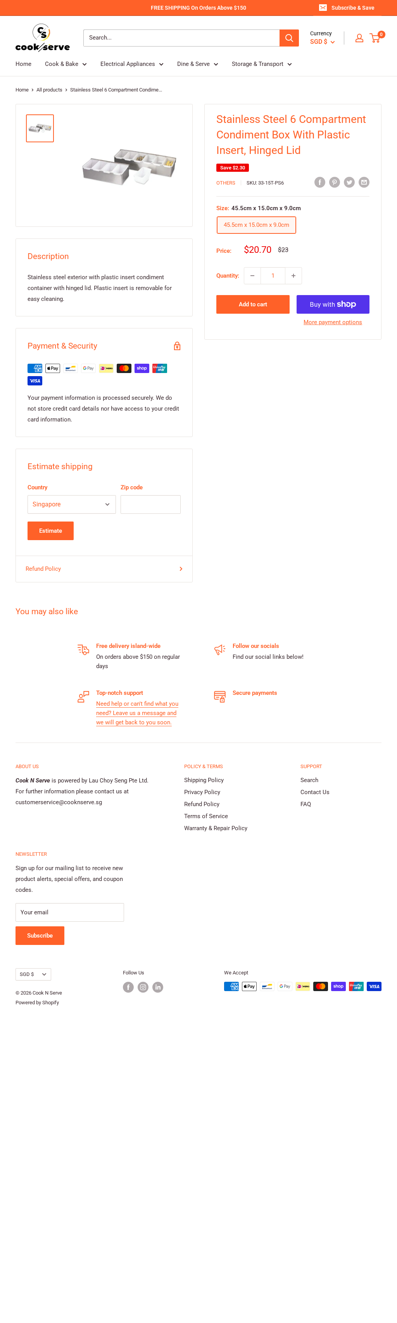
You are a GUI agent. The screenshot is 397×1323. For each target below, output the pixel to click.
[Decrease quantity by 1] (252, 276)
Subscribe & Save (353, 8)
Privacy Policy (202, 792)
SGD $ (27, 974)
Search (309, 780)
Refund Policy (43, 568)
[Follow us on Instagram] (143, 987)
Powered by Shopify (37, 1002)
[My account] (359, 38)
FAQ (305, 804)
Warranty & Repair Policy (215, 828)
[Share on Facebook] (319, 182)
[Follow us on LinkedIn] (157, 987)
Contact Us (315, 792)
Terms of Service (206, 816)
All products (49, 90)
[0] (375, 38)
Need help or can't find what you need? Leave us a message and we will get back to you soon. (137, 713)
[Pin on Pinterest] (334, 182)
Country (37, 487)
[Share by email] (364, 182)
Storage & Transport (257, 63)
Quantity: (227, 275)
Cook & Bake (61, 63)
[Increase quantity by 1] (293, 276)
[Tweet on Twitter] (349, 182)
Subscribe (40, 935)
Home (23, 63)
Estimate (50, 530)
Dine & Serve (193, 63)
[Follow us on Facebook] (128, 987)
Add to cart (253, 304)
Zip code (132, 487)
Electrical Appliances (127, 63)
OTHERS (225, 183)
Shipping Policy (204, 780)
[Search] (289, 38)
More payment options (333, 322)
